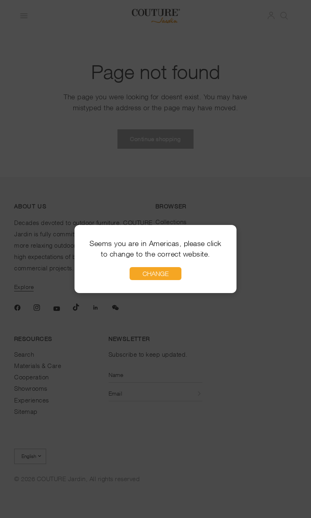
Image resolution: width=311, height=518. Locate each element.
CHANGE (155, 274)
